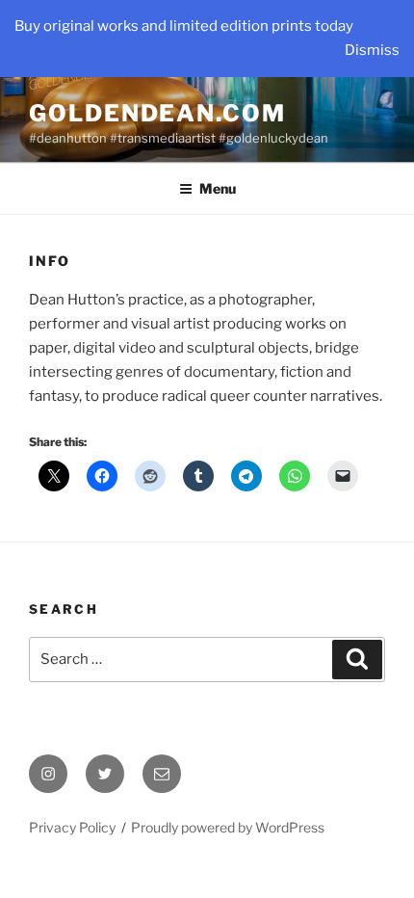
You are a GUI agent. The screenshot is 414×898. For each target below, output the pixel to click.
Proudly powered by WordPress (227, 827)
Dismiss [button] (372, 50)
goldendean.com (157, 113)
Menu (217, 188)
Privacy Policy (72, 827)
